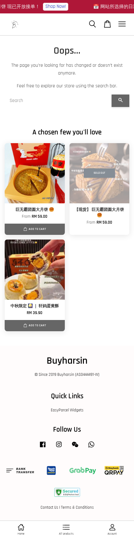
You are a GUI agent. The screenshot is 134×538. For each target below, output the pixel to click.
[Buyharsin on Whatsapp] (91, 447)
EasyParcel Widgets (67, 410)
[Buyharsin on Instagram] (59, 447)
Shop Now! (54, 6)
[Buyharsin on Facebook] (42, 447)
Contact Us (49, 507)
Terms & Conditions (77, 507)
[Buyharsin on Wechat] (75, 447)
